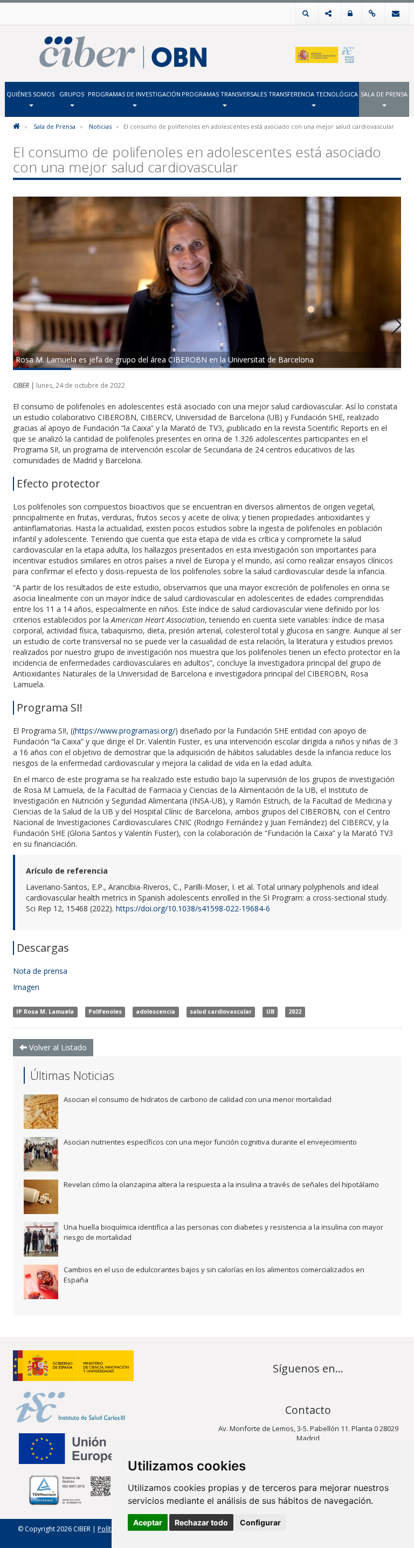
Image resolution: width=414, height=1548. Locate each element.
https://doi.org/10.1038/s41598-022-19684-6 (193, 908)
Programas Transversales (224, 94)
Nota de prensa (41, 971)
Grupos (71, 94)
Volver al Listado (57, 1047)
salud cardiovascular (221, 1012)
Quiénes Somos (30, 94)
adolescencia (155, 1012)
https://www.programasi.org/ (125, 731)
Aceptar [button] (147, 1522)
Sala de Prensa (384, 94)
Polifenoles (105, 1012)
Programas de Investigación (134, 94)
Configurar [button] (260, 1522)
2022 (294, 1012)
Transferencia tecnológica (313, 94)
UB (270, 1012)
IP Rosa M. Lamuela (45, 1012)
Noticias (100, 126)
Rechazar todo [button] (201, 1522)
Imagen (27, 987)
